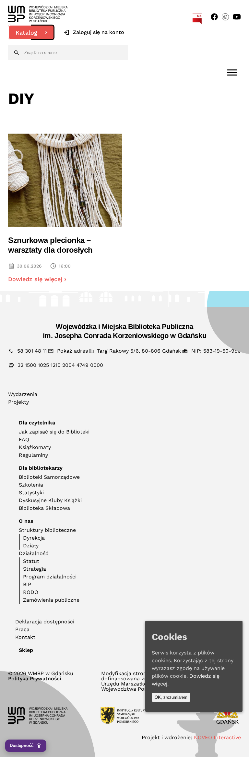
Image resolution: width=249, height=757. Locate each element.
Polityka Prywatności (34, 678)
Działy (31, 546)
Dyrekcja (34, 538)
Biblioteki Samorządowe (49, 477)
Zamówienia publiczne (51, 600)
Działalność (33, 553)
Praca (22, 629)
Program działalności (50, 577)
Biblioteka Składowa (44, 508)
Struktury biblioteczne (47, 530)
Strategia (34, 569)
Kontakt (25, 637)
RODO (30, 592)
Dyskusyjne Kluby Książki (50, 500)
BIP (27, 584)
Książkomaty (35, 447)
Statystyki (31, 492)
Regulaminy (33, 455)
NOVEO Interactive (217, 737)
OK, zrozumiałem (171, 697)
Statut (31, 561)
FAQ (24, 439)
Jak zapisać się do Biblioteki (54, 432)
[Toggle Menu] (232, 72)
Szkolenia (31, 485)
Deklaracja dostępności (44, 622)
